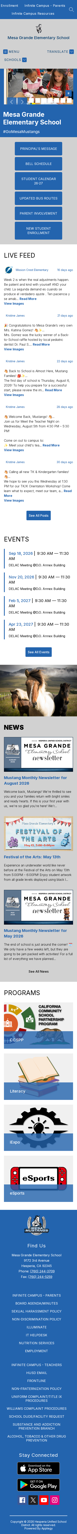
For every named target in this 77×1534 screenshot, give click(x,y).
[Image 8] (56, 100)
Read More (28, 299)
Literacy (17, 1091)
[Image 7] (50, 100)
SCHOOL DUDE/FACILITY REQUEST (36, 1416)
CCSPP (16, 1040)
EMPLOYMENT (36, 1351)
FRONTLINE (36, 1381)
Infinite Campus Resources (33, 13)
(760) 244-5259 (40, 1277)
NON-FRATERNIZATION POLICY (37, 1389)
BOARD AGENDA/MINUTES (36, 1303)
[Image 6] (44, 100)
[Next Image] (22, 102)
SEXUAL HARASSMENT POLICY (36, 1311)
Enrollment (9, 6)
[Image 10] (69, 100)
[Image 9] (63, 100)
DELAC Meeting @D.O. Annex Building (37, 565)
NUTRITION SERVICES (36, 1343)
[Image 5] (37, 100)
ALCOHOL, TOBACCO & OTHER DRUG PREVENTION (36, 1438)
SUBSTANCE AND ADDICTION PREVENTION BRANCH (36, 1426)
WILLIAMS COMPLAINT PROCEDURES (37, 1409)
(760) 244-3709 (42, 1271)
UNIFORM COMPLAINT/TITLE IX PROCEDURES (36, 1399)
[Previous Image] (12, 102)
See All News (39, 971)
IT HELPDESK (36, 1335)
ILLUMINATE (37, 1327)
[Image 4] (31, 100)
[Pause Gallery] (68, 93)
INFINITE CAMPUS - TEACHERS (36, 1365)
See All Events (38, 652)
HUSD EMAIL (36, 1373)
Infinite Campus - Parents (44, 6)
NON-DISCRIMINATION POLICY (36, 1319)
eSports (17, 1193)
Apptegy (47, 1528)
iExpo (15, 1142)
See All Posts (38, 515)
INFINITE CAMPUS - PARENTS (36, 1295)
